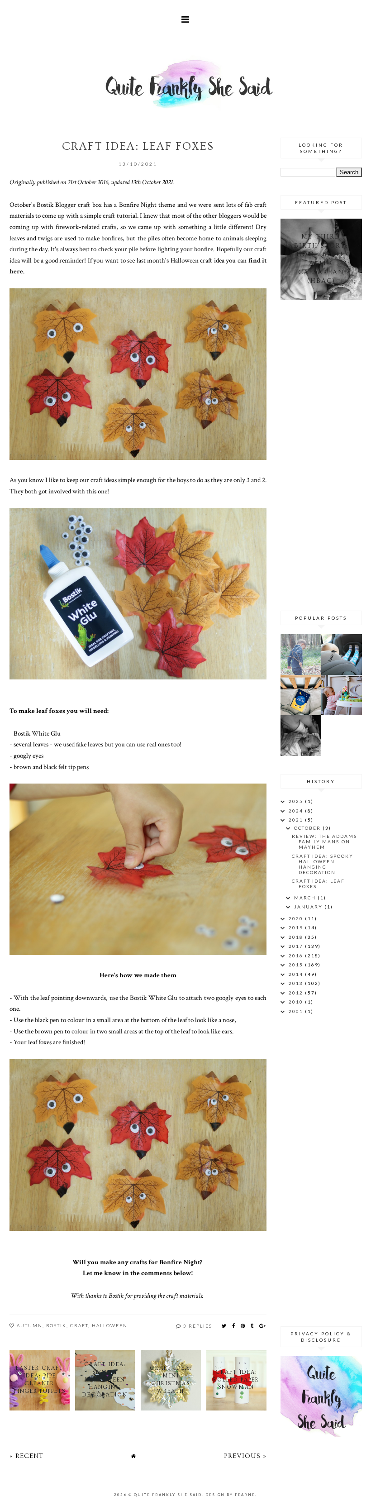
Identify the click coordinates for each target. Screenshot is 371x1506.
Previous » (245, 1456)
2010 (297, 1001)
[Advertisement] (326, 454)
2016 (297, 955)
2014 (297, 974)
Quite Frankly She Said (168, 1494)
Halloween (110, 1325)
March (306, 897)
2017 (297, 946)
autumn (30, 1325)
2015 (297, 964)
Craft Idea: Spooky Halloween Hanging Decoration (322, 864)
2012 (297, 992)
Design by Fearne (230, 1494)
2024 (297, 810)
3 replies (197, 1326)
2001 (297, 1011)
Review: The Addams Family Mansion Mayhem (324, 841)
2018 (297, 937)
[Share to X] (224, 1326)
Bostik (56, 1325)
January (309, 906)
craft (79, 1325)
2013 (297, 983)
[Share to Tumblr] (252, 1326)
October (308, 828)
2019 (297, 927)
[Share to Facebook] (234, 1326)
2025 (297, 801)
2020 (297, 918)
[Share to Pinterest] (243, 1326)
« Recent (26, 1456)
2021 (297, 819)
